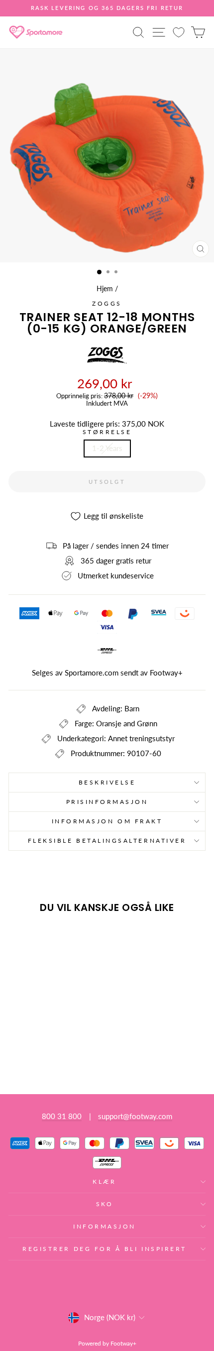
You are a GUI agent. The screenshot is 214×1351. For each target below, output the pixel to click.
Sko (104, 1204)
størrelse (107, 432)
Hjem (105, 289)
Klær (104, 1181)
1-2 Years (107, 448)
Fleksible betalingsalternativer (107, 840)
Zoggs (107, 303)
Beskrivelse (107, 782)
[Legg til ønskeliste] (20, 940)
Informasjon (104, 1226)
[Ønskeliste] (178, 32)
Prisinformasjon (107, 801)
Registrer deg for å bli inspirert (104, 1248)
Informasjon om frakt (107, 821)
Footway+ (166, 672)
